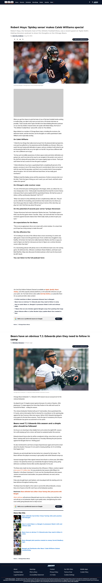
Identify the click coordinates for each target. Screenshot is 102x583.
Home (15, 324)
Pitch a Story (33, 572)
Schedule (28, 2)
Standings (35, 2)
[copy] (23, 39)
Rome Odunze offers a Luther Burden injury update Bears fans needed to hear (38, 312)
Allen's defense (18, 497)
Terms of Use (68, 572)
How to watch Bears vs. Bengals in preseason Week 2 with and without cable (37, 305)
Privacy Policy (54, 572)
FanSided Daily (18, 572)
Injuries (47, 2)
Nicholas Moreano (18, 343)
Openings (32, 569)
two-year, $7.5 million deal (22, 470)
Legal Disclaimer (19, 575)
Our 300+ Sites (68, 569)
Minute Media (12, 578)
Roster (41, 2)
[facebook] (89, 2)
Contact (52, 569)
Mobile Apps (84, 569)
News (16, 2)
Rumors (22, 2)
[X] (92, 2)
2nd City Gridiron (18, 36)
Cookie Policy (84, 572)
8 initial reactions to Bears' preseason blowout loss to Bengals (34, 299)
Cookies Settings (69, 575)
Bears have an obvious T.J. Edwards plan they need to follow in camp (37, 302)
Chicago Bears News (24, 324)
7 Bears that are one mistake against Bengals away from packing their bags (39, 309)
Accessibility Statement (37, 575)
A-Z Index (53, 575)
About (15, 569)
